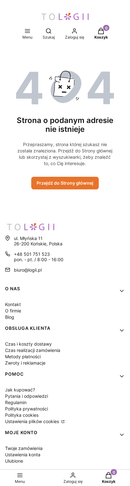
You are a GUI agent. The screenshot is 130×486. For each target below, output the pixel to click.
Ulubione (14, 461)
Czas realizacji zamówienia (32, 350)
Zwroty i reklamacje (25, 363)
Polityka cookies (21, 415)
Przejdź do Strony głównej (65, 183)
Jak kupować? (20, 389)
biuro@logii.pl (28, 270)
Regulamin (16, 402)
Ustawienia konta (22, 454)
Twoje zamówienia (24, 448)
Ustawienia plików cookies (32, 421)
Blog (9, 317)
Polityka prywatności (26, 408)
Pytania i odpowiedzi (26, 396)
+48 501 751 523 (32, 254)
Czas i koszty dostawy (28, 344)
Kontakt (13, 304)
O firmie (13, 310)
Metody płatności (23, 356)
